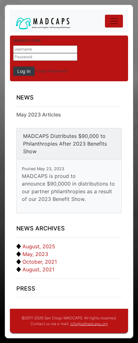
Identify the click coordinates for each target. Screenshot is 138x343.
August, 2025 (38, 246)
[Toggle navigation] (114, 21)
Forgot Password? (52, 70)
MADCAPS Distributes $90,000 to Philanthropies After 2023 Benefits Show (65, 144)
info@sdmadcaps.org (89, 323)
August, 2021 (38, 269)
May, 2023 (35, 254)
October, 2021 (39, 262)
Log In (23, 71)
